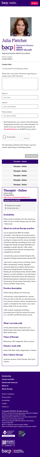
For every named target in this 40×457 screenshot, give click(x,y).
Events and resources (9, 382)
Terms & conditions (8, 394)
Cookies (4, 403)
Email (4, 103)
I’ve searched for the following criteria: (15, 69)
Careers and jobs (8, 379)
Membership (6, 376)
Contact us (5, 407)
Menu (35, 3)
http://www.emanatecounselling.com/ (17, 197)
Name (4, 93)
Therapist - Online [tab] (20, 161)
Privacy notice (6, 397)
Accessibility (6, 400)
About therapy (7, 389)
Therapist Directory (10, 129)
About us (5, 386)
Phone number (7, 112)
